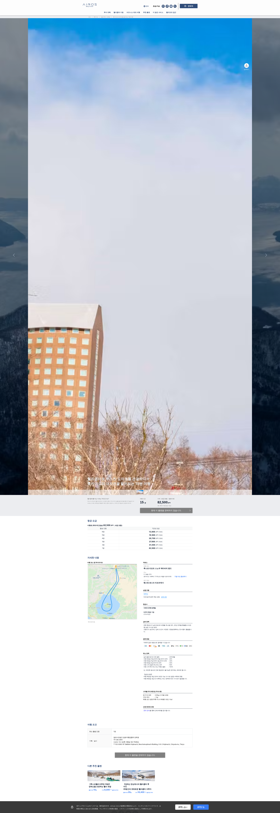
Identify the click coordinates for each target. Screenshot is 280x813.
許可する (201, 807)
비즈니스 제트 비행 (133, 12)
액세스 (145, 562)
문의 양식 (147, 710)
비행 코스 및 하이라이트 (95, 562)
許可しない (183, 807)
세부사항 (164, 597)
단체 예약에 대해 (148, 707)
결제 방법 (146, 639)
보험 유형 (146, 590)
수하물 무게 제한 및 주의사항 (152, 691)
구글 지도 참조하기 (180, 576)
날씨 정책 (146, 622)
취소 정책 (146, 653)
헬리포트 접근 (171, 12)
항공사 (145, 604)
